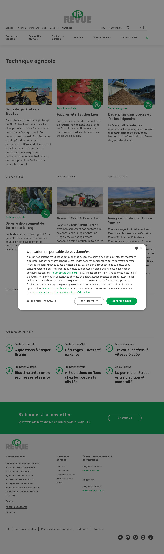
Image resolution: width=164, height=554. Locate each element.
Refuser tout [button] (89, 301)
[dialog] (82, 277)
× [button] (141, 248)
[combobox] (136, 248)
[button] (41, 301)
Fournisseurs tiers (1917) (65, 272)
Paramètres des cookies (46, 292)
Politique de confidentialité (75, 292)
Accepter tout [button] (121, 301)
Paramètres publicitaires (55, 288)
